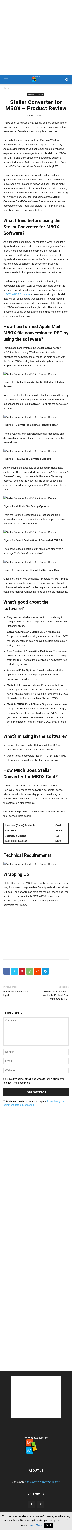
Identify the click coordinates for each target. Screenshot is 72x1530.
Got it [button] (48, 1525)
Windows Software (35, 94)
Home (6, 87)
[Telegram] (45, 971)
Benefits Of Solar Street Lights (16, 993)
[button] (5, 79)
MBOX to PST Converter (17, 294)
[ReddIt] (37, 971)
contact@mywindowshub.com (42, 1481)
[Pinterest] (22, 971)
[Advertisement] (36, 38)
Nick (31, 115)
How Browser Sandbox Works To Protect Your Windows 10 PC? (56, 995)
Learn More (35, 1525)
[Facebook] (6, 971)
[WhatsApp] (29, 971)
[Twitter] (14, 971)
